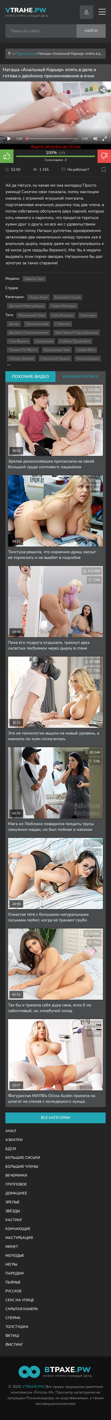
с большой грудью (55, 358)
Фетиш (12, 1335)
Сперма (12, 1318)
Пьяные (13, 1282)
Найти (91, 31)
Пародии (14, 1273)
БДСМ (10, 1148)
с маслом (62, 324)
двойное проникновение (28, 332)
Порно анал (38, 297)
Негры (11, 1264)
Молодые (14, 1255)
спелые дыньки (21, 358)
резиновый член (32, 315)
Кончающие (17, 1229)
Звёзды (12, 1211)
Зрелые (12, 1202)
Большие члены (21, 1166)
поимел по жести (23, 350)
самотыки (87, 315)
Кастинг (13, 1220)
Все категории (55, 1117)
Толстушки (16, 1327)
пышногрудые (88, 358)
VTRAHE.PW (33, 1386)
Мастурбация (19, 1237)
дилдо (14, 324)
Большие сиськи (67, 297)
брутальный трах (57, 350)
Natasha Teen (34, 279)
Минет (11, 1246)
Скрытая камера (21, 1309)
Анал (10, 1131)
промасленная (37, 324)
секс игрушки (62, 315)
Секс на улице (19, 1300)
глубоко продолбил (75, 341)
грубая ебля (86, 350)
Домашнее (16, 1193)
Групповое (16, 1184)
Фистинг (14, 1344)
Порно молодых (63, 306)
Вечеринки (16, 1175)
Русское (13, 1291)
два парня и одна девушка (76, 332)
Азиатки (14, 1140)
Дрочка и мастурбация (26, 306)
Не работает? (78, 169)
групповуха (44, 341)
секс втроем (18, 341)
